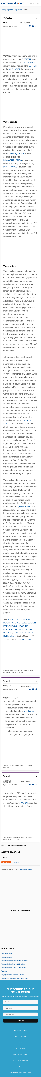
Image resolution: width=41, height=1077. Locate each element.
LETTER (33, 66)
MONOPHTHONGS (12, 160)
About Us (24, 1036)
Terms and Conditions (20, 1060)
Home (15, 1036)
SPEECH (26, 59)
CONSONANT (29, 62)
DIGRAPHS (24, 506)
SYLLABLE (8, 636)
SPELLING (18, 632)
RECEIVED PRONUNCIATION (17, 629)
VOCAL (24, 803)
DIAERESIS (20, 623)
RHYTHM (7, 632)
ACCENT (21, 619)
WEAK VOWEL (25, 639)
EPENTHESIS (10, 626)
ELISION (31, 623)
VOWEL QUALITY (15, 153)
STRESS (29, 632)
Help (20, 1042)
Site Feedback (20, 1048)
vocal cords (29, 711)
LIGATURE (23, 626)
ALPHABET (14, 69)
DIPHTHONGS (10, 167)
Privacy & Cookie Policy (20, 1054)
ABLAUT (12, 619)
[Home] (12, 3)
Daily (20, 1066)
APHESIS (30, 619)
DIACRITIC (8, 623)
